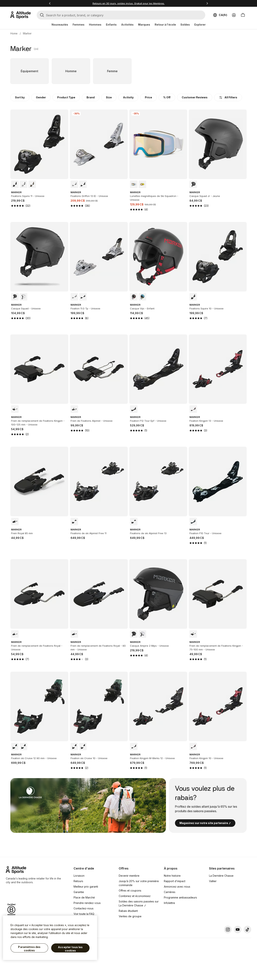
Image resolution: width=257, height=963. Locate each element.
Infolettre (169, 903)
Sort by (20, 97)
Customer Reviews (195, 97)
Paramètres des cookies (29, 948)
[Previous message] (49, 3)
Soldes (185, 24)
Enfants (111, 24)
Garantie (79, 892)
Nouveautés (60, 24)
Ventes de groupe (130, 916)
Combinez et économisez (135, 896)
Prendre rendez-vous (87, 903)
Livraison (79, 875)
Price (148, 97)
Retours (78, 881)
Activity (128, 97)
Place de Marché (84, 897)
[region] (50, 938)
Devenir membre (129, 875)
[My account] (234, 15)
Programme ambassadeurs (180, 897)
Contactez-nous (84, 908)
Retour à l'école (165, 24)
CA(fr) (223, 15)
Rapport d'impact (174, 881)
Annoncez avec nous (177, 886)
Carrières (169, 892)
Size (109, 97)
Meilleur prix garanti (86, 886)
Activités (127, 24)
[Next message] (207, 3)
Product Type (66, 97)
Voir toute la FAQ (84, 913)
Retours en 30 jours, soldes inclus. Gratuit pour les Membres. (129, 3)
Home (13, 33)
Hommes (95, 24)
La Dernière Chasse (221, 875)
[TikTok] (247, 929)
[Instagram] (228, 929)
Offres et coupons (130, 890)
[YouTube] (237, 929)
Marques (144, 24)
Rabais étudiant (128, 910)
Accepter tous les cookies (70, 949)
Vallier (213, 881)
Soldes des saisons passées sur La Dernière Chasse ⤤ (139, 903)
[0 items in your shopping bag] (243, 15)
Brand (91, 97)
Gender (41, 97)
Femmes (78, 24)
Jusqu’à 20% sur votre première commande (139, 883)
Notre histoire (172, 875)
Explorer (200, 24)
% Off (166, 97)
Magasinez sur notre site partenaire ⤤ (205, 823)
